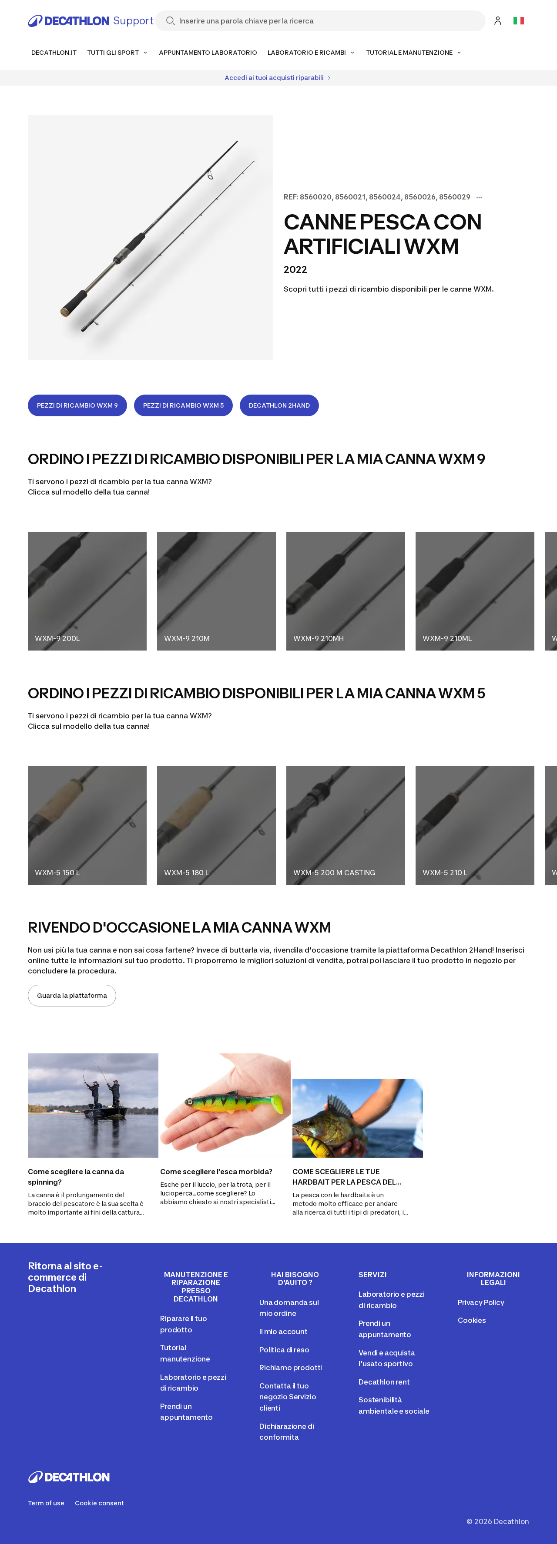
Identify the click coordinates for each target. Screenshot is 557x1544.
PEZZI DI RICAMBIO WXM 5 (183, 405)
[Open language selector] (518, 20)
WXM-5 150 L (57, 872)
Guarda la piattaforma (72, 995)
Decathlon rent (384, 1382)
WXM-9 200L (57, 638)
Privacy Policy (481, 1302)
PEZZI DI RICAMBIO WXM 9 (77, 405)
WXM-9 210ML (447, 638)
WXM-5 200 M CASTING (334, 872)
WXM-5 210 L (445, 872)
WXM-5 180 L (186, 872)
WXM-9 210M (187, 638)
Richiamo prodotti (290, 1367)
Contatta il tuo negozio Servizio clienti (287, 1396)
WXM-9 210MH (318, 638)
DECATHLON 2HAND (279, 405)
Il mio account (283, 1331)
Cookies (472, 1320)
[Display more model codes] (479, 198)
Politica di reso (284, 1349)
